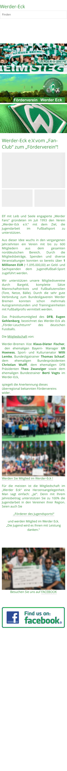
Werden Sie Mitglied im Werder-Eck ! (27, 478)
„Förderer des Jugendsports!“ (33, 514)
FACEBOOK (49, 592)
